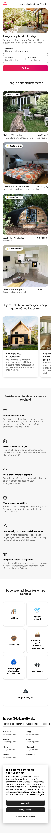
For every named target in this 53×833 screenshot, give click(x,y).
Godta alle (25, 803)
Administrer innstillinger (26, 816)
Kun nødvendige (25, 810)
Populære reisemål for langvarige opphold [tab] (20, 724)
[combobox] (25, 51)
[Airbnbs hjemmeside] (5, 4)
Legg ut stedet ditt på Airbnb (32, 4)
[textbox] (14, 60)
